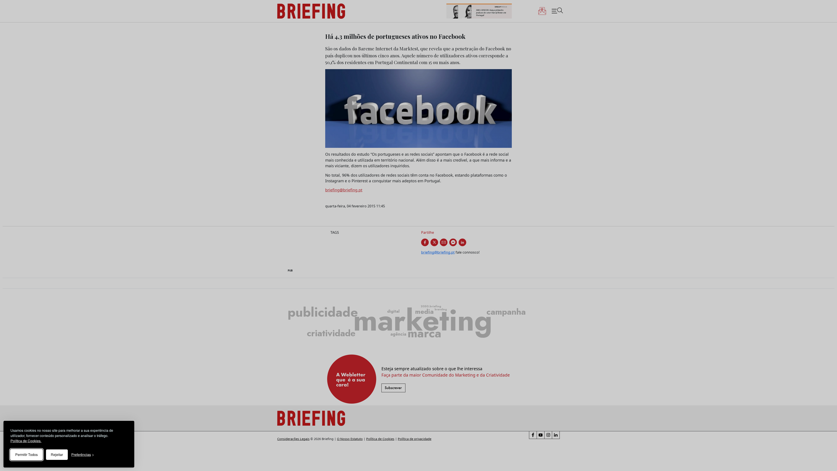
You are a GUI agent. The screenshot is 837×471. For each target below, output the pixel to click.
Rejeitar (57, 454)
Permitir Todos (26, 454)
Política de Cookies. (25, 440)
